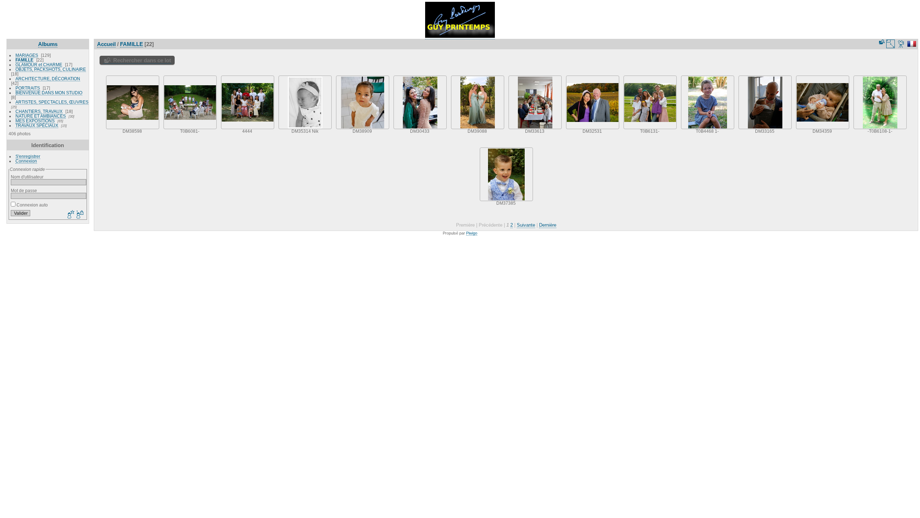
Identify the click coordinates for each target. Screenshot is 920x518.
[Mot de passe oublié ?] (79, 214)
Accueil (106, 44)
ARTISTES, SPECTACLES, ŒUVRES (51, 102)
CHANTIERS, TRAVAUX (39, 111)
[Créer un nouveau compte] (70, 214)
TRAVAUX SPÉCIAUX (36, 125)
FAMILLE (24, 60)
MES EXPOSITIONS (35, 120)
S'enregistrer (27, 156)
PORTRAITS (27, 88)
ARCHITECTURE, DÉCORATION (47, 78)
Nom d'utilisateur (27, 176)
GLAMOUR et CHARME (38, 64)
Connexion (26, 161)
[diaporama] (901, 44)
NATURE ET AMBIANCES (40, 116)
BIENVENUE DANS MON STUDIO (48, 92)
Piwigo (471, 233)
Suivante (526, 225)
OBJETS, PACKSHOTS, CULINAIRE (50, 69)
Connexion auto (31, 205)
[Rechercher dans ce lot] (881, 42)
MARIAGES (26, 55)
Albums (48, 44)
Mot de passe (24, 190)
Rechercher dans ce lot (142, 60)
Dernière (547, 225)
